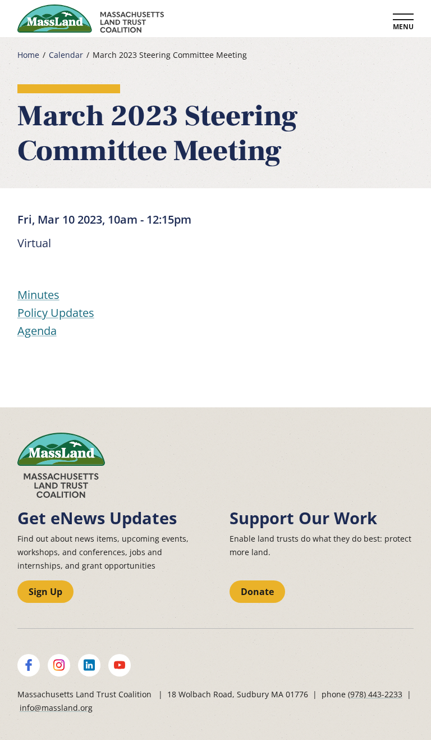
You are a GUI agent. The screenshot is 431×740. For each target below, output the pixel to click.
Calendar (66, 55)
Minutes (38, 294)
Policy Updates (55, 312)
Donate (257, 591)
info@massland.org (56, 707)
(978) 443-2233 (375, 694)
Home (28, 55)
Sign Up (45, 591)
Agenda (37, 330)
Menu (403, 26)
